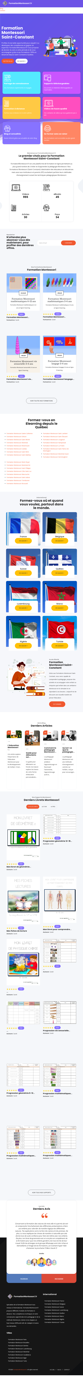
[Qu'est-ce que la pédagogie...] (68, 735)
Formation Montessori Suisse (54, 1307)
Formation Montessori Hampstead (54, 443)
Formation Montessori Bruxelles (18, 1343)
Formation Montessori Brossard (17, 483)
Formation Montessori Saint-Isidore (18, 477)
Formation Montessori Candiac (17, 449)
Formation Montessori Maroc (54, 1316)
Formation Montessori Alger (17, 1358)
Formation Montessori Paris (17, 1339)
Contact (2, 10)
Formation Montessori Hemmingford (55, 457)
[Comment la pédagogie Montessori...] (50, 735)
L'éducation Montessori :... (13, 747)
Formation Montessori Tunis (17, 1361)
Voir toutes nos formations (41, 401)
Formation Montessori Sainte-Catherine (20, 433)
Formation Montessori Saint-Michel (18, 440)
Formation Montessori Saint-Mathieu (19, 455)
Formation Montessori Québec (55, 1313)
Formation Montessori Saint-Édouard (55, 436)
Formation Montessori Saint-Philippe (19, 468)
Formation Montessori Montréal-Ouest (56, 454)
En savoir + (21, 61)
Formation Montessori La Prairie (53, 446)
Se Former (57, 704)
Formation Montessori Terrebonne (18, 480)
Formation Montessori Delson (16, 436)
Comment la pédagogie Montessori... (50, 750)
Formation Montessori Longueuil (54, 440)
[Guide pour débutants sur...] (32, 738)
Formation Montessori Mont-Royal (18, 462)
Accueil (52, 1370)
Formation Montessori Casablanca (19, 1355)
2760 (9, 741)
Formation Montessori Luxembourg (56, 1310)
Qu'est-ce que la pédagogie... (68, 750)
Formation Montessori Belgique (55, 1304)
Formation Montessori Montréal (17, 443)
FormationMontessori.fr (20, 1369)
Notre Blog (7, 61)
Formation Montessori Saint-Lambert (55, 433)
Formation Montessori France (54, 1301)
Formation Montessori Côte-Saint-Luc (19, 471)
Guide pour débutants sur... (31, 755)
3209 (63, 744)
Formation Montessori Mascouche (18, 474)
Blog (1, 8)
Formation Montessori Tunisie (54, 1322)
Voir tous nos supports (41, 1192)
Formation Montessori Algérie (54, 1319)
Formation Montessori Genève (18, 1346)
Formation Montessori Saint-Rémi (18, 452)
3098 (27, 749)
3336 (45, 744)
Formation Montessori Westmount (18, 446)
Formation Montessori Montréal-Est (18, 465)
